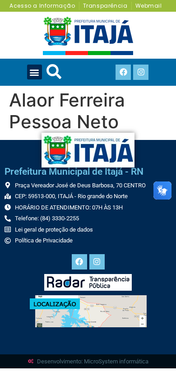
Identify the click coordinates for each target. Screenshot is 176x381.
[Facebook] (123, 72)
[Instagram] (140, 72)
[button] (34, 72)
